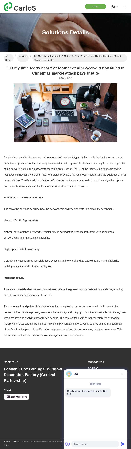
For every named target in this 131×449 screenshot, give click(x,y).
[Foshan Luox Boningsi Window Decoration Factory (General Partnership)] (21, 6)
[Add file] (68, 443)
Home (8, 60)
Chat (95, 6)
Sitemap (16, 441)
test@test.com (19, 396)
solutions (23, 56)
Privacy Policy (7, 443)
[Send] (123, 443)
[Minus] (123, 374)
